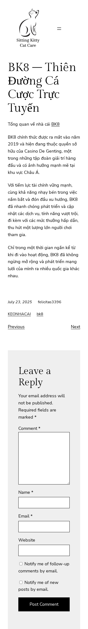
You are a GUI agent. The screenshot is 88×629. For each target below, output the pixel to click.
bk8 (40, 314)
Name (25, 492)
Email (25, 516)
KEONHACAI (19, 314)
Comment (29, 428)
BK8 (55, 124)
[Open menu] (59, 29)
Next (75, 327)
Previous (16, 327)
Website (26, 540)
